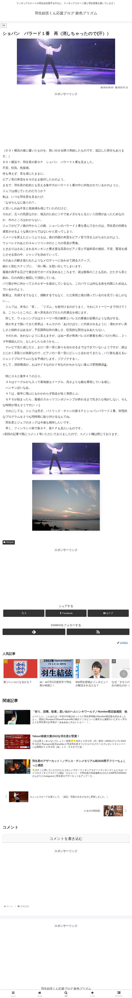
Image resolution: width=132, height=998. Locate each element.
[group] (20, 674)
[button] (124, 674)
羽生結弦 (10, 542)
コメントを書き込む (66, 839)
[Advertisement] (66, 119)
